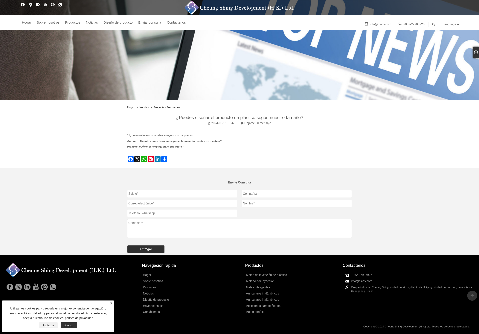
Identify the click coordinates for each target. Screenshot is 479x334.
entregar (146, 249)
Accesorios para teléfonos (263, 305)
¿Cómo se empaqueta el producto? (161, 146)
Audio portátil (255, 311)
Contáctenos (176, 22)
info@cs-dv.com (380, 24)
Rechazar (48, 325)
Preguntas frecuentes (167, 107)
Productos (72, 22)
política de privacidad (79, 318)
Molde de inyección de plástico (266, 275)
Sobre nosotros (48, 22)
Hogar (26, 22)
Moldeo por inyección (260, 281)
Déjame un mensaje (257, 123)
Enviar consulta (149, 22)
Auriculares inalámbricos (262, 293)
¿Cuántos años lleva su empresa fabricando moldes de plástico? (180, 140)
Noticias (92, 22)
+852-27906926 (414, 24)
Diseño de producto (118, 22)
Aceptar (69, 325)
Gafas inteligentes (258, 287)
